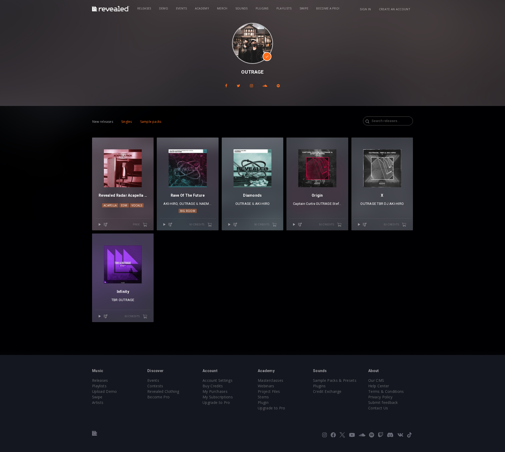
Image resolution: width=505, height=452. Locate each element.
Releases (144, 8)
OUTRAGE (187, 204)
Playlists (284, 8)
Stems (263, 396)
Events (181, 8)
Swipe (304, 8)
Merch (222, 8)
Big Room (187, 211)
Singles (126, 121)
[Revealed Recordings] (110, 8)
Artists (97, 402)
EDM (124, 205)
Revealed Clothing (163, 391)
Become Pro (158, 396)
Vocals (137, 205)
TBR (380, 204)
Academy (202, 8)
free (137, 224)
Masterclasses (270, 380)
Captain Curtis (304, 204)
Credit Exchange (327, 391)
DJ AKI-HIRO (394, 204)
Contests (155, 385)
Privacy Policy (380, 396)
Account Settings (218, 380)
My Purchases (215, 391)
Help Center (378, 385)
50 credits (197, 224)
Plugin (263, 402)
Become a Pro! (327, 8)
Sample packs (150, 121)
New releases (102, 121)
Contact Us (378, 407)
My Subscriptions (218, 396)
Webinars (266, 385)
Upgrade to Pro (216, 402)
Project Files (269, 391)
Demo (163, 8)
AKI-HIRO (170, 204)
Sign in (365, 9)
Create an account (394, 9)
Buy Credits (213, 385)
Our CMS (376, 380)
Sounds (241, 8)
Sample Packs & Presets (334, 380)
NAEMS (205, 204)
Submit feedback (383, 402)
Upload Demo (104, 391)
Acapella (110, 205)
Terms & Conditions (386, 391)
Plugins (262, 8)
